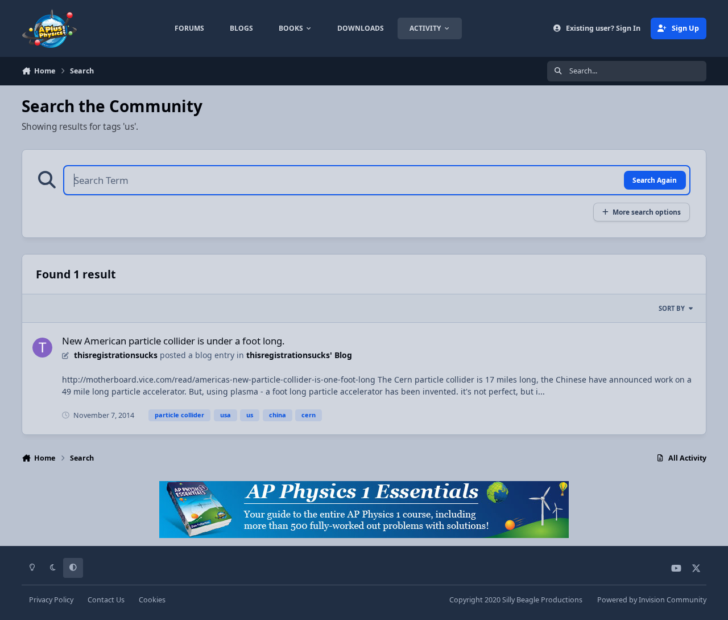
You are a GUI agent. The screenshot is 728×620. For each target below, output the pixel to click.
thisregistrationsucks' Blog (299, 355)
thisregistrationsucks (116, 355)
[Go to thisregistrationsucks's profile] (42, 348)
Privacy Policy (51, 600)
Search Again (654, 179)
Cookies (152, 600)
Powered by (651, 600)
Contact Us (106, 600)
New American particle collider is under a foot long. (173, 340)
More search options (647, 211)
